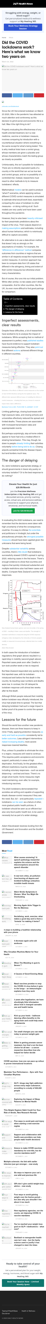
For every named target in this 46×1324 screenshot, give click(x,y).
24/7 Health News (23, 4)
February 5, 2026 (21, 1232)
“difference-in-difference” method (17, 249)
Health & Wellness (28, 1311)
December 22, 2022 (21, 1205)
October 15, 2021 (21, 1010)
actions (17, 350)
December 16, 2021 (21, 1143)
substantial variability (18, 548)
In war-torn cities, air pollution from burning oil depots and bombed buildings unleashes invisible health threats (27, 879)
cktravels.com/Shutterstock (10, 106)
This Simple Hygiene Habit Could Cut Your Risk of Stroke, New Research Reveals (22, 1111)
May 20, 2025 (19, 1056)
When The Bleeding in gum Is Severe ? (27, 964)
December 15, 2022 (21, 871)
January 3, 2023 (20, 1026)
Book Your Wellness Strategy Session (23, 27)
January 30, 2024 (21, 1248)
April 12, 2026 (20, 924)
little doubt (22, 551)
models (18, 189)
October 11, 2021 (21, 911)
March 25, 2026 (20, 886)
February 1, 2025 (11, 1116)
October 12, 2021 (21, 1037)
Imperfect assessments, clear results (20, 305)
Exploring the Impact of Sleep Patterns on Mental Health (27, 1100)
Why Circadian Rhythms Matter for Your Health (21, 953)
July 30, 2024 (9, 957)
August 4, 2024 (20, 1105)
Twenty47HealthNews (10, 1311)
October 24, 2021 (21, 1219)
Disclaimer (6, 1313)
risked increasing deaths (13, 741)
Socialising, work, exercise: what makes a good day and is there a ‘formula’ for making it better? (28, 918)
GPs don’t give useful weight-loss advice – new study (29, 1184)
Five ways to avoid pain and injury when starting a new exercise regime (29, 1123)
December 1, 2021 (21, 1156)
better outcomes (9, 738)
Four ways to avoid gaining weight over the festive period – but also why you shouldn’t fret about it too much (28, 1198)
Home (4, 37)
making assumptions (11, 228)
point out (39, 347)
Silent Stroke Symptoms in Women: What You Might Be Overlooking (26, 894)
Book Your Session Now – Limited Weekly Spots (23, 1283)
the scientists (35, 529)
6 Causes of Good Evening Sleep (28, 973)
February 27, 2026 (21, 900)
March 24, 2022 (7, 61)
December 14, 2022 (21, 994)
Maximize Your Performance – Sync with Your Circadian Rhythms (23, 1073)
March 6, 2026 (20, 1094)
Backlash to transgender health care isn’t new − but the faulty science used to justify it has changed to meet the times (28, 1241)
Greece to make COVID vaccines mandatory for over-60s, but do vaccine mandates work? (28, 1150)
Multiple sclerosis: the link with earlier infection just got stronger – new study (21, 1162)
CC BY (36, 407)
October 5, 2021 (11, 1067)
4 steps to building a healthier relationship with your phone (22, 931)
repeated (38, 798)
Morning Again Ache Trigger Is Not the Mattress (27, 906)
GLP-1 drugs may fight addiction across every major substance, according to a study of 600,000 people (28, 1087)
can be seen (17, 801)
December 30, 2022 (21, 1129)
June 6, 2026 (19, 1178)
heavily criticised (35, 218)
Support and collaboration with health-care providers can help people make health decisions (27, 1137)
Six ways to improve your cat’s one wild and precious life (27, 1173)
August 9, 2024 (10, 1078)
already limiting (23, 443)
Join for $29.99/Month (23, 511)
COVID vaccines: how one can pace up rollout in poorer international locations (24, 1062)
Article (11, 37)
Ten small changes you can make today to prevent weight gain (28, 1032)
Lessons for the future (14, 312)
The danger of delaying (14, 308)
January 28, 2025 (11, 935)
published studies (35, 340)
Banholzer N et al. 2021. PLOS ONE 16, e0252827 (17, 407)
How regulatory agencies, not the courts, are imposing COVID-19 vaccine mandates (28, 1213)
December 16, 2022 (21, 1189)
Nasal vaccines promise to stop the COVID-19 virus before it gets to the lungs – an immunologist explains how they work (28, 987)
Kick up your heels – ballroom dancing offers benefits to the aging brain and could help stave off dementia (28, 1019)
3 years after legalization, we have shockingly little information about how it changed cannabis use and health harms (29, 1003)
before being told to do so (23, 446)
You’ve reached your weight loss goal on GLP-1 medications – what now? (29, 1226)
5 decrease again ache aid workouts (25, 941)
